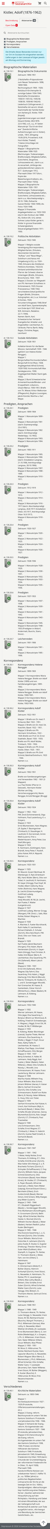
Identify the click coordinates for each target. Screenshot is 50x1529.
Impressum (6, 1526)
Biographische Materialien (18, 39)
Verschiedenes (13, 47)
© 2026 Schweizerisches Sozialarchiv (28, 1526)
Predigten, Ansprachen (17, 41)
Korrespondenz (13, 44)
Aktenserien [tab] (28, 20)
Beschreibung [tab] (11, 20)
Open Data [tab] (11, 25)
